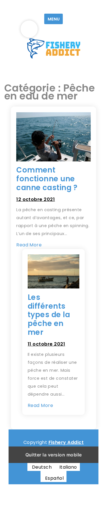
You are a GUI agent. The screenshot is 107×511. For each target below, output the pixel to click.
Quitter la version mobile (53, 455)
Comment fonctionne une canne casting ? (46, 178)
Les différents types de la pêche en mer (49, 314)
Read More (29, 245)
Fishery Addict (66, 442)
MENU (54, 19)
